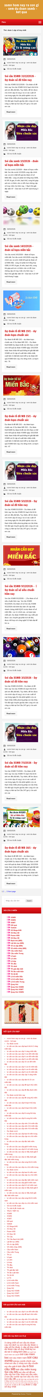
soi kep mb (30, 1379)
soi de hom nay (21, 1379)
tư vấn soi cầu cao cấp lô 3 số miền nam (22, 1185)
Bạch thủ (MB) (16, 940)
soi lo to (12, 1381)
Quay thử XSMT (17, 989)
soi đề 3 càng (20, 1385)
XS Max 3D (15, 938)
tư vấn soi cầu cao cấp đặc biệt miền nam (22, 1180)
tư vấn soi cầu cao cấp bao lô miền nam (22, 1172)
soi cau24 (15, 1354)
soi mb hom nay (31, 1383)
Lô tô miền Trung (17, 982)
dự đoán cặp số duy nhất (16, 1349)
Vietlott (13, 928)
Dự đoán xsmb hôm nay (16, 1095)
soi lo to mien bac (28, 1381)
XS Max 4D (15, 933)
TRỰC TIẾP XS (13, 1211)
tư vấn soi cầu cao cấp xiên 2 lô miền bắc (22, 1123)
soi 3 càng (12, 1351)
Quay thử (14, 984)
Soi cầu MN (11, 1372)
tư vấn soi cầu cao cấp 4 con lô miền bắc (22, 1067)
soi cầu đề (10, 1379)
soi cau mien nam (18, 1358)
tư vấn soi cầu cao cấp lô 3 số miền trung (22, 1149)
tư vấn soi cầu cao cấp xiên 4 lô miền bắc (22, 1128)
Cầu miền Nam (16, 951)
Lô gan (13, 956)
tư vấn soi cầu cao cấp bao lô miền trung (22, 1134)
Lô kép (13, 961)
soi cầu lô (23, 1366)
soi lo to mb (19, 1381)
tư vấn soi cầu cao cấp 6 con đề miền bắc (22, 1056)
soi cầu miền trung (26, 1369)
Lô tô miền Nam (17, 979)
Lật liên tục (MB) (17, 943)
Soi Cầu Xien (18, 1374)
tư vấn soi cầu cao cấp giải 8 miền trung (22, 1147)
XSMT (13, 923)
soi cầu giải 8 (10, 1366)
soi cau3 (30, 1352)
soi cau (22, 1351)
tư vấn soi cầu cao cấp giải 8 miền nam (21, 1183)
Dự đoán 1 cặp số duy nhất (25, 1347)
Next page (12, 891)
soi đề (14, 1385)
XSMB (13, 917)
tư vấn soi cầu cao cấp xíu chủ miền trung (22, 1167)
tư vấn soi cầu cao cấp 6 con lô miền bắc (22, 1069)
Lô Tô (9, 1278)
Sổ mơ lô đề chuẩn (14, 69)
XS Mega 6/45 (16, 930)
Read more (11, 112)
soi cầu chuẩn (31, 1363)
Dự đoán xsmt (12, 1131)
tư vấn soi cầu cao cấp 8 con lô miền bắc (22, 1072)
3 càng (7, 1342)
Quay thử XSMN (17, 992)
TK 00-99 (14, 974)
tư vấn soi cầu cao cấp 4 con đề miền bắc (22, 1054)
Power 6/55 (15, 935)
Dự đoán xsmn (12, 1170)
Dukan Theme (26, 1394)
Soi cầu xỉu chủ (30, 1376)
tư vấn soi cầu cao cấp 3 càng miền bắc (22, 1051)
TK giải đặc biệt (17, 969)
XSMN (13, 920)
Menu (4, 22)
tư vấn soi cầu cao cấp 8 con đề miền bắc (22, 1059)
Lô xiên (14, 959)
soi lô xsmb (23, 1383)
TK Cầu (10, 1237)
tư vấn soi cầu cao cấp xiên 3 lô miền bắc (22, 1126)
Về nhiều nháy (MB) (18, 948)
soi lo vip (17, 1383)
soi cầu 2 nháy (16, 1363)
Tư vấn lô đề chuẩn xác (16, 1208)
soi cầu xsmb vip (14, 1376)
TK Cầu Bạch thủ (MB (15, 1239)
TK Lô (9, 1255)
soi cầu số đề (25, 1372)
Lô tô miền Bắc (17, 977)
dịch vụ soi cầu (19, 1345)
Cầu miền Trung (17, 953)
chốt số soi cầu (19, 1342)
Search (29, 901)
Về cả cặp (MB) (17, 946)
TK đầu (13, 964)
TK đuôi (14, 966)
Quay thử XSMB (17, 987)
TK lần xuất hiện (17, 971)
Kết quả (14, 925)
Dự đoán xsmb (12, 1044)
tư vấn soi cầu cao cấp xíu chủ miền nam (22, 1203)
